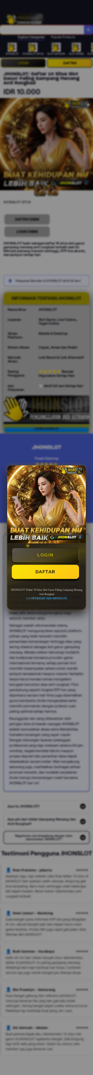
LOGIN (45, 554)
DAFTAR (45, 571)
